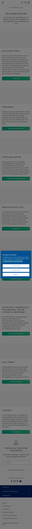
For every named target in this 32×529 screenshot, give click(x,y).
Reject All (16, 274)
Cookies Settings (16, 266)
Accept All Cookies (16, 270)
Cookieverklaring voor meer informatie (12, 261)
